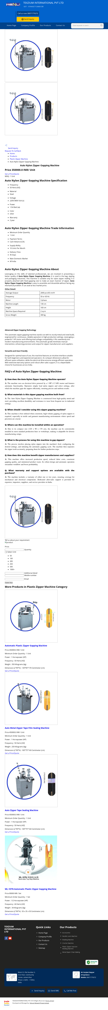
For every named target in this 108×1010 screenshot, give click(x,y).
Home (12, 153)
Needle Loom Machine (69, 936)
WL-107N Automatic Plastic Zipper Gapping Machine (30, 889)
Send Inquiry (29, 19)
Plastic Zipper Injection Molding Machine (69, 948)
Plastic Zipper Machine (19, 159)
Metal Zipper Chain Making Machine (71, 953)
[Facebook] (6, 939)
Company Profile (28, 25)
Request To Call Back (13, 151)
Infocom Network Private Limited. (39, 1003)
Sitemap (41, 948)
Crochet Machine (68, 943)
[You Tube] (10, 939)
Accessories (66, 933)
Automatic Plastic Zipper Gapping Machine (26, 645)
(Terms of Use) (49, 1001)
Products (13, 156)
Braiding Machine (68, 940)
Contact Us (60, 25)
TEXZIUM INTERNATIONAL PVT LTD (43, 4)
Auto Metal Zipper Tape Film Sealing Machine (27, 728)
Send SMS (55, 991)
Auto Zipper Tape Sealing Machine (21, 810)
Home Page (11, 25)
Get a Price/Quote (12, 174)
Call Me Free (71, 991)
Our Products (45, 25)
